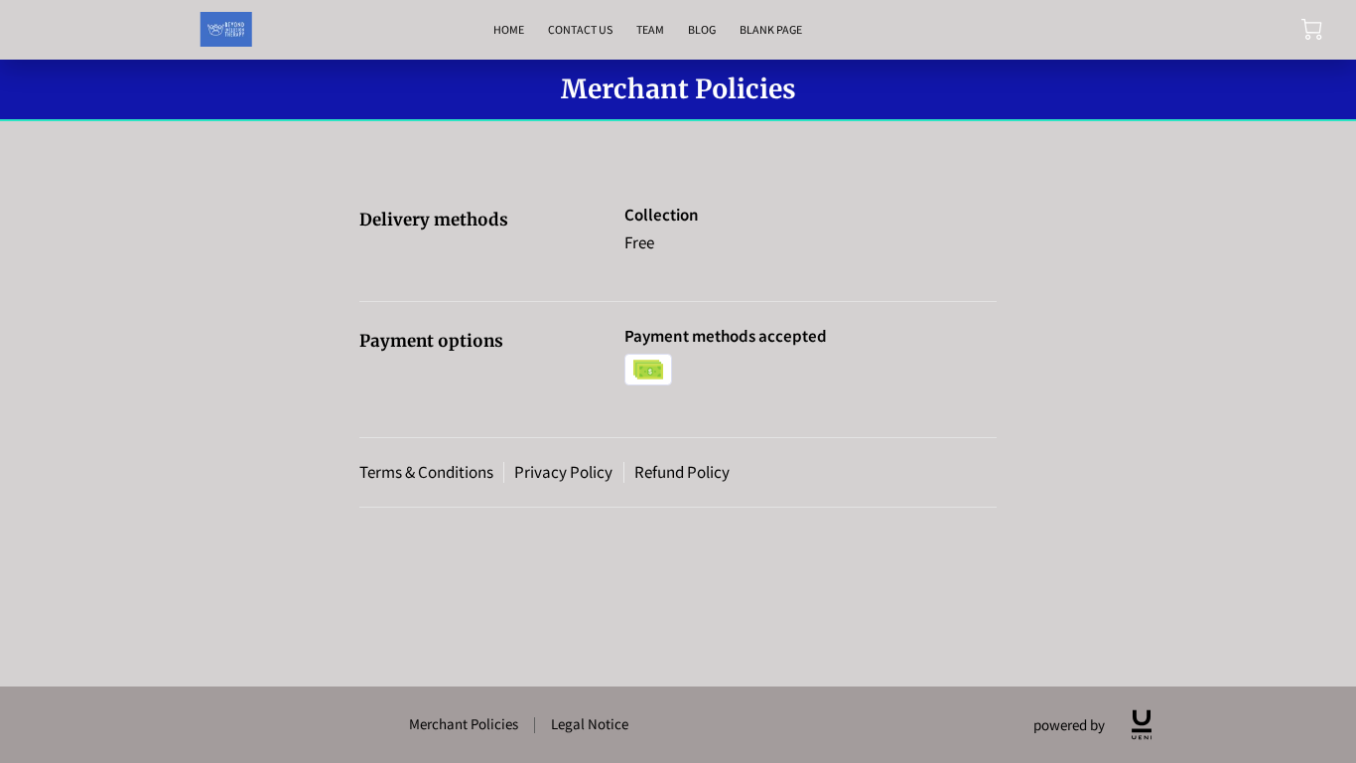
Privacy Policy (563, 472)
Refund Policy (682, 472)
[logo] (1141, 724)
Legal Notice (589, 723)
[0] (1311, 29)
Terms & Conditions (426, 472)
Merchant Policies (463, 723)
